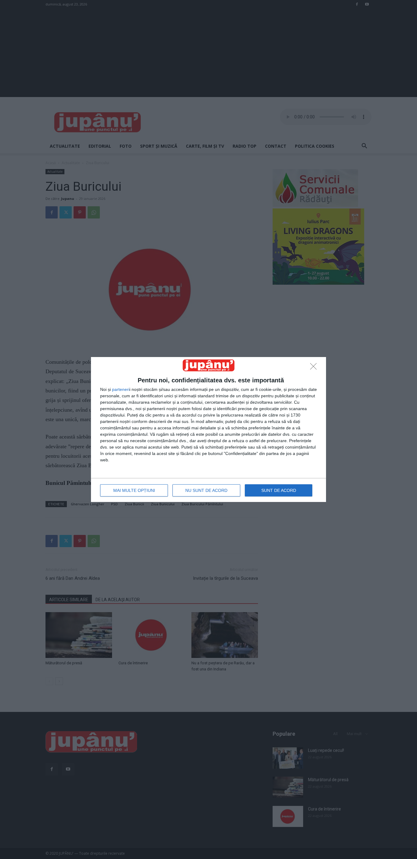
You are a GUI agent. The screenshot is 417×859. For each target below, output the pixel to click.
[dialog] (208, 429)
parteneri (120, 389)
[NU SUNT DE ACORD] (315, 368)
